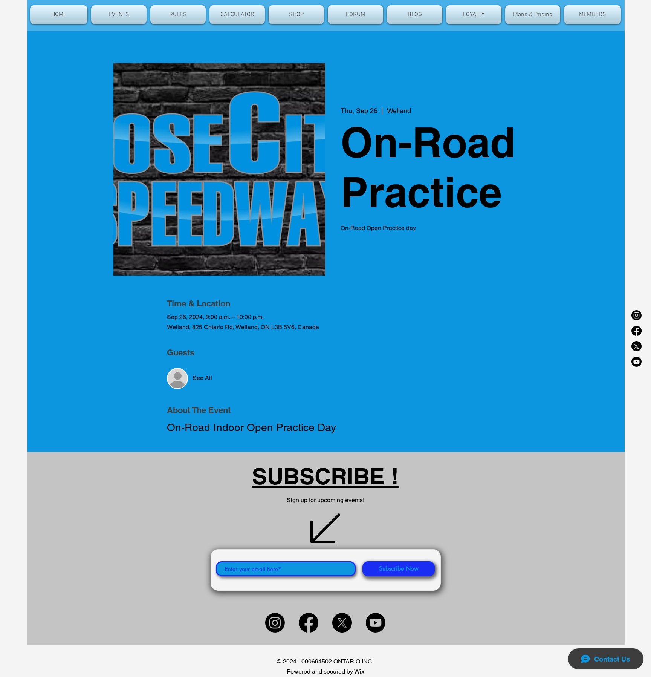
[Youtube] (636, 362)
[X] (636, 346)
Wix (359, 671)
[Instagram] (636, 315)
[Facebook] (636, 331)
